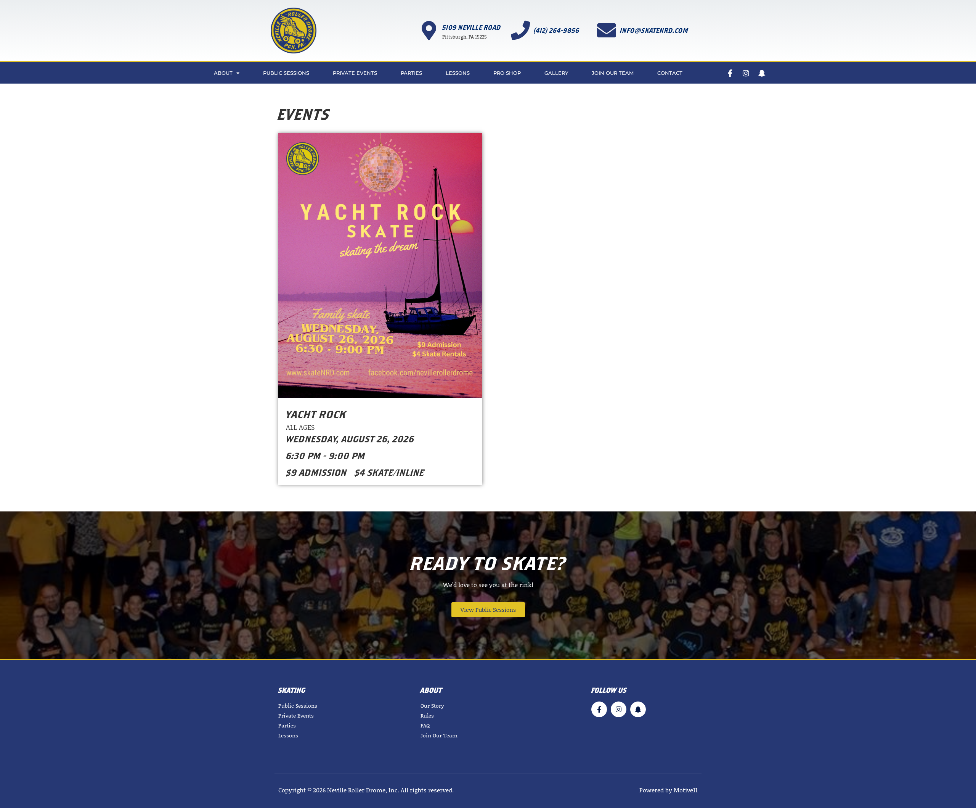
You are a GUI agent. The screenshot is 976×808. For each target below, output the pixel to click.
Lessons (458, 73)
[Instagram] (746, 73)
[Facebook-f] (730, 73)
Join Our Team (613, 73)
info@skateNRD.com (654, 30)
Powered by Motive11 (668, 789)
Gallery (556, 73)
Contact (669, 73)
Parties (411, 73)
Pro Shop (507, 73)
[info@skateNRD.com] (606, 30)
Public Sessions (286, 73)
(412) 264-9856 (557, 30)
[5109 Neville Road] (428, 30)
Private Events (355, 73)
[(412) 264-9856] (520, 30)
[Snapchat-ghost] (762, 73)
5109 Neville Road (471, 27)
